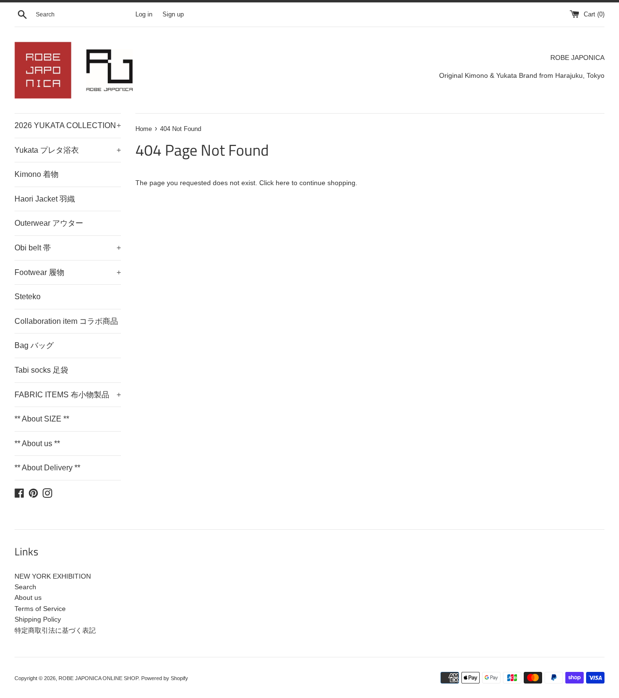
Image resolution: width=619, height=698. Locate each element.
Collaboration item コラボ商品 (66, 321)
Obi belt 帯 (68, 248)
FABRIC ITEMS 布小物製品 (68, 395)
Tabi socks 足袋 (41, 370)
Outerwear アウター (49, 223)
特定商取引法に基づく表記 (55, 630)
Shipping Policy (38, 619)
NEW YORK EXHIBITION (53, 576)
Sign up (173, 14)
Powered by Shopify (164, 678)
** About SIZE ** (42, 419)
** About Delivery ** (47, 468)
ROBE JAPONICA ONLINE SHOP (98, 678)
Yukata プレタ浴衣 (68, 150)
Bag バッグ (34, 345)
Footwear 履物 (68, 272)
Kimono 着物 (37, 174)
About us (28, 597)
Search (25, 587)
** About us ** (37, 443)
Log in (143, 14)
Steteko (28, 296)
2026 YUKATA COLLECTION (68, 125)
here (283, 183)
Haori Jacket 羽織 (45, 199)
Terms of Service (40, 608)
